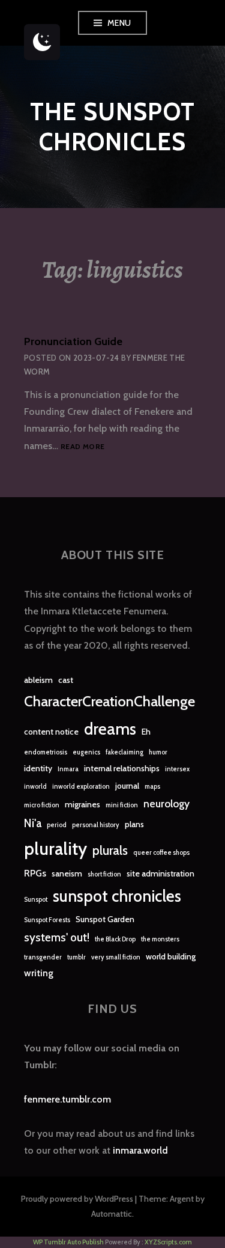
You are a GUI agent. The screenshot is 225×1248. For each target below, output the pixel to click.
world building (171, 956)
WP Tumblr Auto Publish (68, 1242)
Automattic (111, 1213)
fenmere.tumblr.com (67, 1099)
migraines (82, 804)
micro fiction (41, 805)
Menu (119, 22)
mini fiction (122, 805)
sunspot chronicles (117, 896)
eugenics (86, 752)
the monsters (160, 939)
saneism (67, 873)
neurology (166, 803)
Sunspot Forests (47, 920)
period (57, 825)
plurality (55, 848)
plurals (110, 850)
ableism (38, 680)
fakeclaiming (124, 752)
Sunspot (35, 900)
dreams (110, 729)
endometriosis (45, 752)
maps (152, 787)
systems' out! (56, 937)
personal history (95, 825)
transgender (43, 957)
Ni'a (32, 823)
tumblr (76, 957)
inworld (35, 787)
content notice (51, 731)
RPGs (35, 873)
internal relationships (122, 768)
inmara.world (140, 1150)
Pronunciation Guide (73, 341)
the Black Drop (115, 939)
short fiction (104, 874)
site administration (160, 873)
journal (127, 786)
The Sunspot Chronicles (112, 126)
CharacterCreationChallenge (109, 701)
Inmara (68, 769)
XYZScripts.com (168, 1242)
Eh (146, 731)
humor (158, 752)
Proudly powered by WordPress (77, 1198)
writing (38, 973)
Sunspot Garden (105, 919)
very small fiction (115, 957)
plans (134, 824)
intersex (177, 769)
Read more (82, 447)
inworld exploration (81, 787)
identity (38, 768)
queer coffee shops (161, 853)
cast (65, 680)
